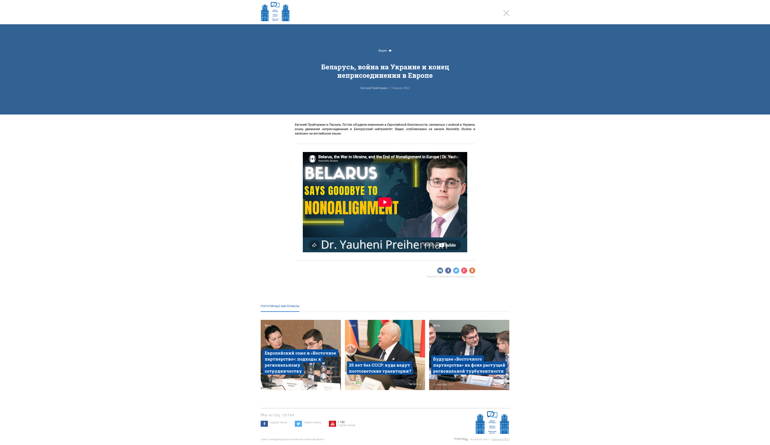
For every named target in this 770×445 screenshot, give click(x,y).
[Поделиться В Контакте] (440, 271)
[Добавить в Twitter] (456, 271)
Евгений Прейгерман (374, 88)
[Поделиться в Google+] (464, 271)
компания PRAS (500, 439)
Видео (383, 50)
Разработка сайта (479, 439)
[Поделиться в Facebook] (448, 271)
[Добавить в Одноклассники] (472, 271)
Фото (268, 325)
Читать (329, 384)
